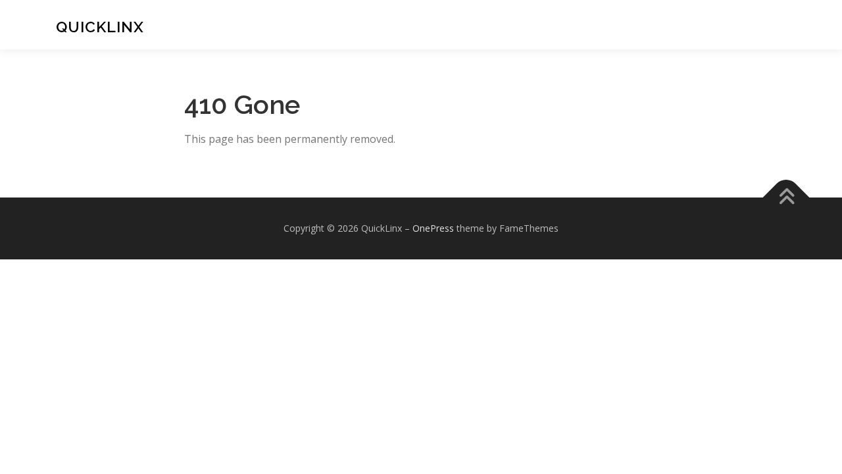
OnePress (433, 228)
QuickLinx (100, 26)
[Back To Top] (786, 197)
